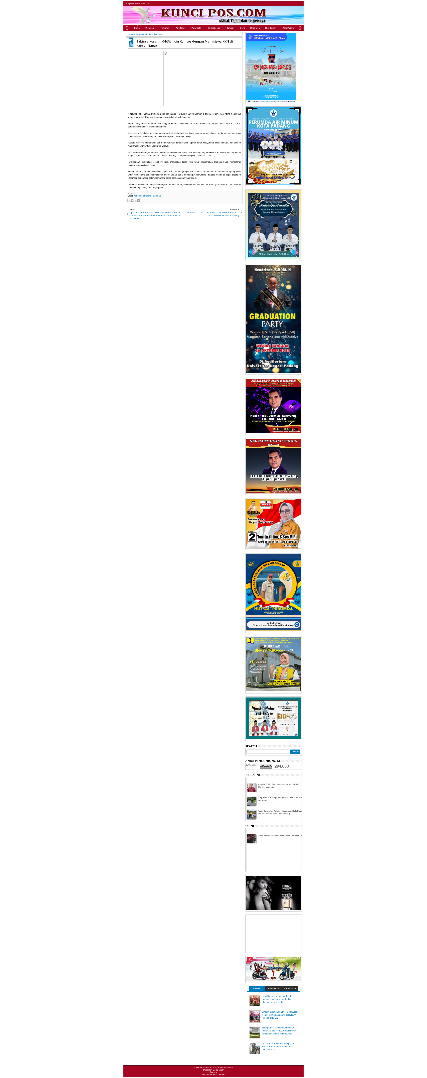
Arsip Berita (273, 988)
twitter (286, 3)
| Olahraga (255, 28)
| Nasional (149, 28)
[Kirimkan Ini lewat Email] (129, 200)
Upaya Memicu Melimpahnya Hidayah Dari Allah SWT (281, 835)
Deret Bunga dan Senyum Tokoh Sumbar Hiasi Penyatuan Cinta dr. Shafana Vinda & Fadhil (277, 999)
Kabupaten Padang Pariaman (147, 196)
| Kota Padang (288, 28)
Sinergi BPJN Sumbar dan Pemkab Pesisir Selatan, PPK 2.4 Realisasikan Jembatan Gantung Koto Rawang (279, 1031)
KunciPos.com (200, 1067)
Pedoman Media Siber (213, 1070)
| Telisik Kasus (213, 28)
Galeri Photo (290, 988)
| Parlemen (164, 28)
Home (137, 28)
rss (299, 3)
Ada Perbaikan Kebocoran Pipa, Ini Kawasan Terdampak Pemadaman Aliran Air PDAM (278, 1046)
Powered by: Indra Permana (213, 1074)
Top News (256, 988)
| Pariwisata (195, 28)
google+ (295, 3)
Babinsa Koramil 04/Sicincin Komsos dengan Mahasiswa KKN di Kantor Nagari (184, 43)
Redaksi (213, 1072)
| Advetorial (180, 28)
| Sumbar (230, 28)
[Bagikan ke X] (135, 200)
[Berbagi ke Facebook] (138, 200)
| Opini (242, 28)
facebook (291, 3)
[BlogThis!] (132, 200)
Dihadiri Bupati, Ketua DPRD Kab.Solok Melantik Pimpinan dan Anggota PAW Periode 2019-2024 (280, 1015)
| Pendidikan (270, 28)
